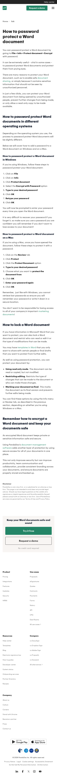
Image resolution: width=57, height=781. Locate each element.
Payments (33, 596)
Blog (4, 650)
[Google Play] (20, 742)
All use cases (35, 624)
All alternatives (35, 664)
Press (5, 724)
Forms (32, 600)
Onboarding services (11, 674)
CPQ (31, 615)
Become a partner (10, 719)
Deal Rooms (34, 620)
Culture (5, 705)
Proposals (33, 577)
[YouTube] (40, 771)
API (31, 610)
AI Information (42, 765)
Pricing (5, 577)
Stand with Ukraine (10, 714)
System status (8, 669)
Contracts (33, 591)
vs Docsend (34, 660)
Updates (6, 591)
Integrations (7, 581)
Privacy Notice (9, 761)
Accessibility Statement (44, 761)
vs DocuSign (34, 641)
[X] (28, 771)
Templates (7, 645)
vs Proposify (34, 655)
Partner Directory (9, 679)
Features (6, 586)
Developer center (9, 664)
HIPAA (5, 600)
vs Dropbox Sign (36, 645)
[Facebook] (22, 771)
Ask (12, 21)
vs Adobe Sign (35, 650)
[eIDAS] (37, 751)
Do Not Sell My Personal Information (22, 765)
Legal (19, 761)
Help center (49, 2)
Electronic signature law (12, 655)
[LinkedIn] (16, 771)
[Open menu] (53, 8)
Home (5, 21)
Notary (32, 605)
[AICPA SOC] (26, 751)
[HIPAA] (20, 751)
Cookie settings (28, 761)
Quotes (32, 586)
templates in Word (27, 347)
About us (6, 700)
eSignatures (34, 581)
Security (6, 596)
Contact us (7, 729)
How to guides (8, 660)
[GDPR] (31, 751)
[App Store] (38, 742)
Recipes (6, 684)
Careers (6, 709)
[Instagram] (34, 771)
